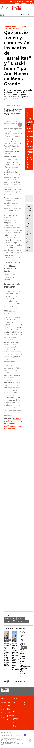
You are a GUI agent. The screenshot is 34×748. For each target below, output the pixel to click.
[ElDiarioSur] (5, 691)
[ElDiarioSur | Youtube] (30, 693)
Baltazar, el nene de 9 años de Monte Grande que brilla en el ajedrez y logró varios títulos (7, 655)
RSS (25, 705)
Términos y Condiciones (6, 732)
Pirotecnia (21, 618)
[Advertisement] (17, 448)
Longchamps (22, 14)
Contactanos (27, 703)
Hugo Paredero (15, 703)
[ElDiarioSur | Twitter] (30, 690)
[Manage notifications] (30, 740)
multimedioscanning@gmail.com (9, 738)
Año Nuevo (8, 622)
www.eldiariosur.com (7, 735)
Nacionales (4, 710)
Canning (21, 1)
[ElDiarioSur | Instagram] (27, 693)
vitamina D (15, 707)
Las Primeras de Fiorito (15, 724)
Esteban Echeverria (12, 1)
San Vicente (29, 1)
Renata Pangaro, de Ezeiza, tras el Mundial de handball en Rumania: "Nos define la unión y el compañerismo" (17, 656)
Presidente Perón (10, 716)
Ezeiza (14, 640)
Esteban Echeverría (22, 622)
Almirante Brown (4, 716)
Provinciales (10, 720)
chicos (28, 14)
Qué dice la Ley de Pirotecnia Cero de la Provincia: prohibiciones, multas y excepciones (13, 424)
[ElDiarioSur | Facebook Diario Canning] (27, 690)
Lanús (3, 707)
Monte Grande (10, 14)
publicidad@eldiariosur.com (8, 739)
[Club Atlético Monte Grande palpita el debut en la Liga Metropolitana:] (22, 650)
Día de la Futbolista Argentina (15, 717)
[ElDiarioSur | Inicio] (32, 699)
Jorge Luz (14, 712)
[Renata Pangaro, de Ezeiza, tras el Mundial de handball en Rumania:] (14, 642)
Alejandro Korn (15, 14)
